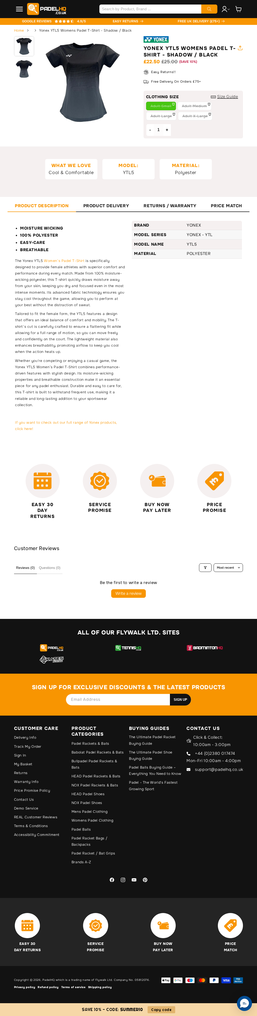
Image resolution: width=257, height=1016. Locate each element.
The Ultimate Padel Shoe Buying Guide (150, 755)
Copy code (161, 1009)
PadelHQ (48, 980)
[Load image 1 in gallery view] (24, 46)
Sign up (180, 700)
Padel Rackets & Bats (90, 743)
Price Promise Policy (32, 790)
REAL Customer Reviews (35, 817)
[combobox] (158, 9)
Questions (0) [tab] (49, 568)
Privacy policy (24, 987)
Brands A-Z (81, 862)
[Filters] (205, 567)
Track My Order (27, 746)
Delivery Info (25, 737)
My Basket (23, 764)
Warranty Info (26, 781)
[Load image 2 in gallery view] (24, 69)
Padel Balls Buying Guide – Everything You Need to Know (155, 770)
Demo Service (26, 808)
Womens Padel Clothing (92, 820)
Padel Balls (81, 829)
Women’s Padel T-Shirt (64, 260)
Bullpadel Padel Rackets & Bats (94, 764)
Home (19, 30)
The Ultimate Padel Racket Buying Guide (152, 740)
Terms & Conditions (31, 826)
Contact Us (24, 799)
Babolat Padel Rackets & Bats (98, 752)
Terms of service (73, 987)
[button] (19, 9)
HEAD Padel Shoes (88, 794)
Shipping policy (100, 987)
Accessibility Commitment (36, 834)
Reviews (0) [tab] (25, 568)
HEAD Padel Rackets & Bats (96, 776)
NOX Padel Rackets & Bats (95, 785)
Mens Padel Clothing (89, 811)
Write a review (128, 593)
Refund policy (48, 987)
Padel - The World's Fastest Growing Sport (153, 785)
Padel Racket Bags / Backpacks (89, 841)
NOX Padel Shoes (87, 802)
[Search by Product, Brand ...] (209, 9)
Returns (21, 773)
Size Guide (227, 96)
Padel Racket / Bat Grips (93, 853)
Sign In (20, 755)
